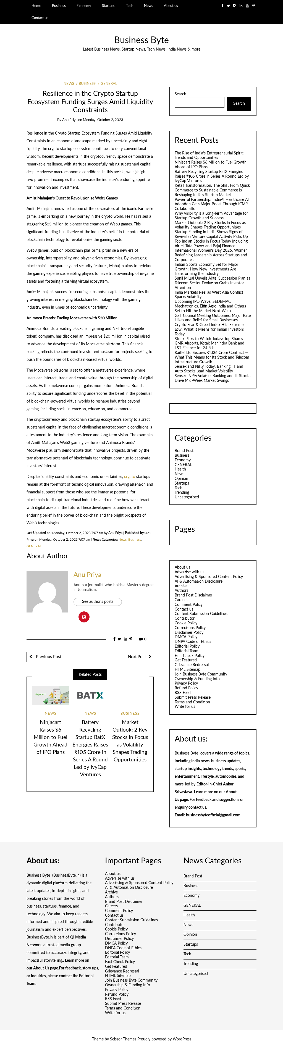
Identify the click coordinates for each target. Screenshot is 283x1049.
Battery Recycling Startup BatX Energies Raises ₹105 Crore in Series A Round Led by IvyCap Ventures (212, 176)
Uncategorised (187, 497)
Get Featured (186, 660)
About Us (41, 968)
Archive (181, 586)
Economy (84, 6)
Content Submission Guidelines (201, 614)
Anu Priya (69, 120)
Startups (108, 6)
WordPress (182, 1039)
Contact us (40, 18)
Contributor (185, 619)
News (148, 6)
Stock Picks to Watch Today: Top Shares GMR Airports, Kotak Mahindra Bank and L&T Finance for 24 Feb (209, 343)
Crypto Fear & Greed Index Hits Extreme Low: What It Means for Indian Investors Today (209, 329)
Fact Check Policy (190, 656)
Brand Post (184, 451)
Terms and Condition (192, 702)
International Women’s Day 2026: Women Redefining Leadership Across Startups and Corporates (211, 255)
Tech (129, 6)
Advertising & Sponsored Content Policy (209, 577)
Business (59, 6)
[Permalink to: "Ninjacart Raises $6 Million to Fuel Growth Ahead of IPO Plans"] (50, 695)
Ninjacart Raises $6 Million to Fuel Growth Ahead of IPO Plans (50, 737)
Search (180, 94)
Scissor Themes (123, 1039)
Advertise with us (189, 572)
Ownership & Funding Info (197, 679)
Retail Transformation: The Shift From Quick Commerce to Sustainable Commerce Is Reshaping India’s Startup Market (212, 190)
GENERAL (109, 84)
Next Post (137, 657)
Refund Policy (186, 688)
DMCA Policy (186, 637)
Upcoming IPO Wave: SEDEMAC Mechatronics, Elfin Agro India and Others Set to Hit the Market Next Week (210, 306)
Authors (181, 591)
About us (171, 6)
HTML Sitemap (187, 670)
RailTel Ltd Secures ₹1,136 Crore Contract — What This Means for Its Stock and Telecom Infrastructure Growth (212, 357)
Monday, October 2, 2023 (103, 120)
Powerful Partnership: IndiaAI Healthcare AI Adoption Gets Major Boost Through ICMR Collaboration (212, 204)
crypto (130, 477)
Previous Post (48, 657)
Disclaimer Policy (189, 633)
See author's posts (97, 602)
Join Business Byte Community (201, 674)
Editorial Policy (187, 646)
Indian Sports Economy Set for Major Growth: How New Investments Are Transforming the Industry (206, 269)
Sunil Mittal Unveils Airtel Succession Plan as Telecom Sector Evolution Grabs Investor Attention (212, 283)
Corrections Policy (190, 628)
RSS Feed (183, 693)
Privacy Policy (186, 683)
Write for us (185, 707)
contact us (197, 807)
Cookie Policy (186, 623)
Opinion (181, 479)
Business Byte (141, 40)
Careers (181, 600)
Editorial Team (186, 651)
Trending (182, 493)
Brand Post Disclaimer (193, 595)
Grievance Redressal (192, 665)
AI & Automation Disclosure (198, 581)
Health (180, 469)
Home (36, 6)
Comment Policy (189, 605)
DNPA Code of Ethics (193, 642)
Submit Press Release (193, 698)
